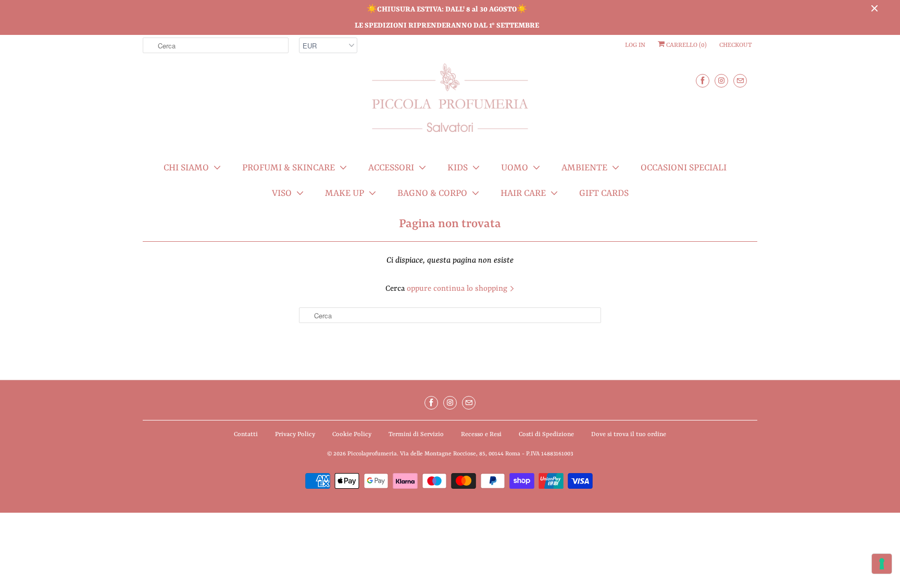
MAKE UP (344, 193)
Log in (635, 45)
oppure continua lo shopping (458, 288)
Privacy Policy (295, 434)
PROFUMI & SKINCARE (288, 168)
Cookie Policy (351, 434)
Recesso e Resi (481, 434)
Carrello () (686, 45)
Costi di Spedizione (546, 434)
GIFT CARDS (604, 193)
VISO (282, 193)
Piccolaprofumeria (372, 454)
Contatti (246, 434)
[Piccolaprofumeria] (450, 104)
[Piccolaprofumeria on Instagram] (721, 80)
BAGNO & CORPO (432, 193)
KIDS (457, 168)
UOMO (514, 168)
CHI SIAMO (186, 168)
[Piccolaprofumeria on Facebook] (702, 80)
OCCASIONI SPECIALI (684, 168)
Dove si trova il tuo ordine (628, 434)
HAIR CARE (523, 193)
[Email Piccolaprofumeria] (740, 80)
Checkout (735, 45)
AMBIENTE (584, 168)
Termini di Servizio (416, 434)
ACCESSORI (391, 168)
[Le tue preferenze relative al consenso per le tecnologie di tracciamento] (882, 564)
